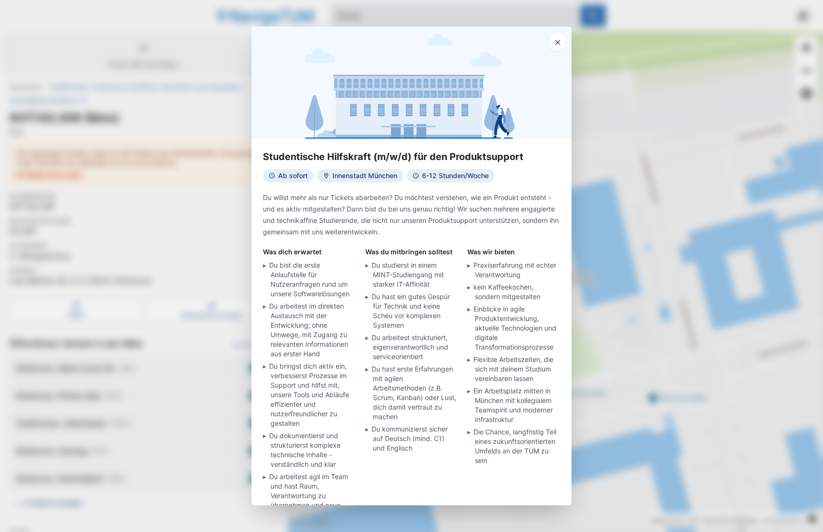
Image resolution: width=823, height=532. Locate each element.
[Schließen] (558, 41)
